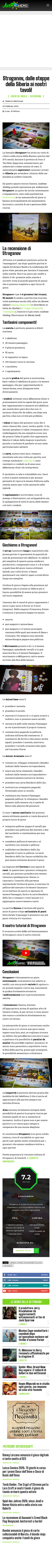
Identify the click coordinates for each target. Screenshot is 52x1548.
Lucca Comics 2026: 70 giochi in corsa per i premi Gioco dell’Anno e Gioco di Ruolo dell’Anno (24, 1471)
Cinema (22, 1324)
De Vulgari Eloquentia (31, 308)
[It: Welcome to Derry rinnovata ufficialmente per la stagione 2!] (10, 1355)
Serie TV (23, 1360)
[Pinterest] (16, 117)
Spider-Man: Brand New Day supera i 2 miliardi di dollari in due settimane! (32, 1370)
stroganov (7, 1265)
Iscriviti (44, 1291)
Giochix (39, 1262)
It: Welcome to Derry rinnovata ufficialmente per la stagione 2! (34, 1353)
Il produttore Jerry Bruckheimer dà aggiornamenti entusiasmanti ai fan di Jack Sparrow (32, 1314)
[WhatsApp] (22, 117)
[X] (10, 117)
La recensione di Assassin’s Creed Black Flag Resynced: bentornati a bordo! (25, 1519)
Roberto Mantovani (14, 101)
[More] (28, 117)
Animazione (24, 1394)
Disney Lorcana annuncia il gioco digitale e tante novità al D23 (26, 1457)
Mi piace (44, 1275)
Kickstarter (9, 197)
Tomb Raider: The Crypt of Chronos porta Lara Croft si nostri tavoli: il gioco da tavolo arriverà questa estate (25, 1488)
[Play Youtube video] (26, 953)
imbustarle (28, 460)
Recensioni (8, 1525)
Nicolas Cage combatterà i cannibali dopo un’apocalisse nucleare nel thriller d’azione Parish (33, 1335)
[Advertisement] (26, 41)
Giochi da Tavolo (11, 1463)
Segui (45, 1280)
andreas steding (16, 1262)
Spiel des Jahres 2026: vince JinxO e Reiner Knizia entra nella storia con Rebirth (23, 1504)
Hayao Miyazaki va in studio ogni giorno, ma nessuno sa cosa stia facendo (34, 1387)
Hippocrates (25, 304)
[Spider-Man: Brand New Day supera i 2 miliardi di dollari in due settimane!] (10, 1371)
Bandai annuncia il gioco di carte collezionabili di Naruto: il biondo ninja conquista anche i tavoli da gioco (24, 1534)
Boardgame (29, 1262)
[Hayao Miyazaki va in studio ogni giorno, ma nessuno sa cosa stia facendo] (10, 1388)
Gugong (14, 304)
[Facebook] (5, 117)
